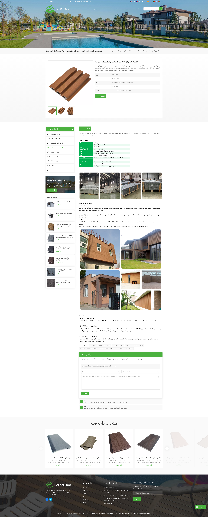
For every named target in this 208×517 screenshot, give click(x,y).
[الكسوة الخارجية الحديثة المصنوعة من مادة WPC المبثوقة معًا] (149, 443)
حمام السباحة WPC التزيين (112, 503)
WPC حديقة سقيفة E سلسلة (64, 213)
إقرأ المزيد (59, 204)
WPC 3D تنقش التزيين (53, 138)
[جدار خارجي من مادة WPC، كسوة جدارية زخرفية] (59, 443)
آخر (48, 170)
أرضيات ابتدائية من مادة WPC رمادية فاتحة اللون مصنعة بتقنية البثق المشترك (64, 236)
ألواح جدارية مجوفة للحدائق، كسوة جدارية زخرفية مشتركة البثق (89, 458)
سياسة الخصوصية (124, 513)
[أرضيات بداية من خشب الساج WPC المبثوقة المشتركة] (51, 227)
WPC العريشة (51, 165)
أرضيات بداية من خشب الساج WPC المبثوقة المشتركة (64, 225)
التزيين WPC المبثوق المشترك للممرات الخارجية (116, 491)
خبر (84, 496)
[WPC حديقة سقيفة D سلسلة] (51, 204)
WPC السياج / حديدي (53, 152)
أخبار (127, 9)
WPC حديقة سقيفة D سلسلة (64, 202)
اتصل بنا (136, 9)
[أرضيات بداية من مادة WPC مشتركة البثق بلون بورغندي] (51, 261)
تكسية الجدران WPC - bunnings (88, 348)
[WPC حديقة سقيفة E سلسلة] (51, 216)
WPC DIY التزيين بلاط (53, 161)
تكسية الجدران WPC (118, 345)
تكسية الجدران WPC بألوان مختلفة (108, 348)
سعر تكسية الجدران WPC (126, 348)
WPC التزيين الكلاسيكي (53, 134)
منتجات (117, 9)
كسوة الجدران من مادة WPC (124, 51)
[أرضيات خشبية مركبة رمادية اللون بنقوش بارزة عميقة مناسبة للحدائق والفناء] (51, 283)
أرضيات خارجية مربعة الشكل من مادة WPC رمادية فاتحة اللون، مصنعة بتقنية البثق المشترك (64, 270)
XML (116, 513)
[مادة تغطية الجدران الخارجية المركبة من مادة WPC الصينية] (119, 443)
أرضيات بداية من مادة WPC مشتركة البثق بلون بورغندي (64, 259)
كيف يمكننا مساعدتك (57, 180)
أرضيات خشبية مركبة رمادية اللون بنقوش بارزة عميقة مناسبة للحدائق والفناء (64, 281)
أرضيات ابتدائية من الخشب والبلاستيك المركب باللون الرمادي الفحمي (63, 247)
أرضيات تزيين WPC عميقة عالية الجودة (116, 495)
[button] (167, 448)
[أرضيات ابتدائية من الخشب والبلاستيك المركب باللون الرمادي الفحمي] (51, 249)
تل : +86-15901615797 (54, 1)
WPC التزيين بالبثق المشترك (55, 143)
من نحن (85, 490)
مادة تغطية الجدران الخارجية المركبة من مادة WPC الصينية (119, 458)
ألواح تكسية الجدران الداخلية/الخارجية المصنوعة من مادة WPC (178, 458)
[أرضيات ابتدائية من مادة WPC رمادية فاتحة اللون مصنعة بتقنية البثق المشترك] (51, 238)
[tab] (85, 129)
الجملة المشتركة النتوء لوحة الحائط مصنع (100, 345)
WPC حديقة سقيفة (52, 156)
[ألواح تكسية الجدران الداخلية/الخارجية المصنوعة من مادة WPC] (178, 443)
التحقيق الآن (101, 96)
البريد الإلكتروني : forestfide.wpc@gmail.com (78, 1)
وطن (95, 9)
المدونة (85, 502)
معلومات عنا (106, 9)
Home (85, 487)
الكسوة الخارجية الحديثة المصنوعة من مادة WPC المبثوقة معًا (149, 458)
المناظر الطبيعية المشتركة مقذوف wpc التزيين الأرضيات (116, 499)
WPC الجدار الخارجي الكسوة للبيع (134, 345)
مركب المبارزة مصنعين (111, 487)
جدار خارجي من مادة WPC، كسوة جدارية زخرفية (59, 458)
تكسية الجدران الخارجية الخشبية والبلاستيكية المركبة (96, 366)
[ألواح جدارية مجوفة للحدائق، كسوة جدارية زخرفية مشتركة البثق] (89, 443)
